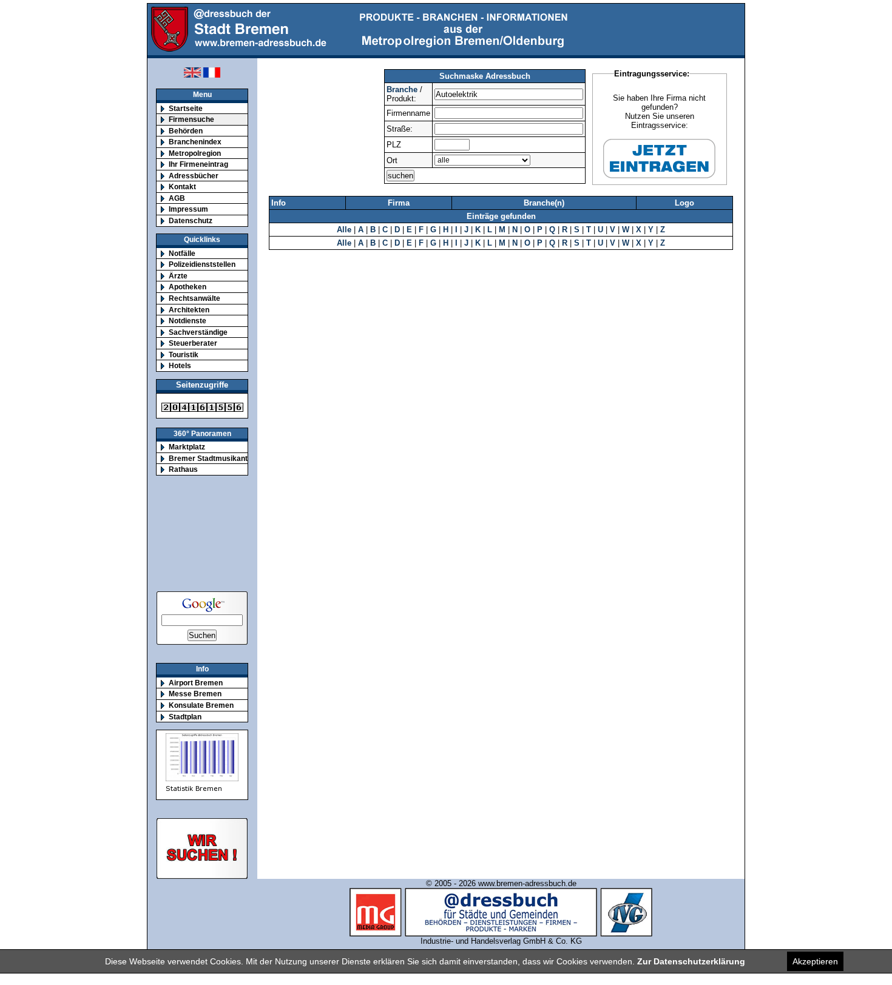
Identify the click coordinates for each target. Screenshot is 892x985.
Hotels (180, 365)
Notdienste (187, 320)
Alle (344, 229)
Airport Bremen (196, 683)
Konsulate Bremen (201, 705)
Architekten (189, 310)
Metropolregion (195, 153)
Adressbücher (193, 176)
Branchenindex (195, 142)
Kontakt (182, 186)
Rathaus (183, 469)
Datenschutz (190, 220)
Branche (402, 89)
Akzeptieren (815, 961)
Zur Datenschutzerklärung (691, 961)
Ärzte (178, 276)
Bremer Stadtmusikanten (212, 458)
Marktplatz (187, 447)
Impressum (188, 209)
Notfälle (182, 253)
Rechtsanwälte (194, 298)
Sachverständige (198, 332)
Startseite (186, 108)
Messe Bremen (195, 694)
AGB (177, 198)
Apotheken (187, 287)
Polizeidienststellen (202, 264)
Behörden (186, 131)
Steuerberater (193, 343)
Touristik (183, 354)
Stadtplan (185, 717)
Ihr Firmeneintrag (198, 164)
